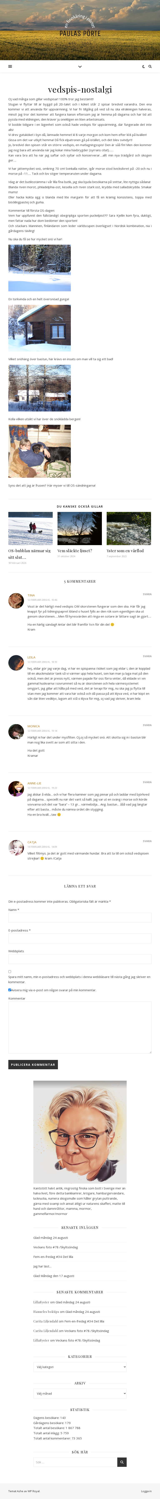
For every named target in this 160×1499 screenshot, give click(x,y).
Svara (147, 594)
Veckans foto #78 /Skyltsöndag (55, 1247)
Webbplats (16, 951)
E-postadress (19, 930)
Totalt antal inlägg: (46, 1433)
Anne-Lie (34, 783)
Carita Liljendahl (45, 1321)
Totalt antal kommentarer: (52, 1438)
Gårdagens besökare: (49, 1423)
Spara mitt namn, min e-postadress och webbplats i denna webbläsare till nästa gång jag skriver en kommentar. (79, 979)
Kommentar (16, 998)
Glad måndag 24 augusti (50, 1237)
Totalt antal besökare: (49, 1428)
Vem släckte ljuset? (75, 550)
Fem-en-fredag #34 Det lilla (53, 1257)
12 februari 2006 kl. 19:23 (42, 787)
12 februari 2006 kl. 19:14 (42, 730)
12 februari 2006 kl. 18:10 (42, 661)
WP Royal (34, 1491)
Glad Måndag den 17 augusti (53, 1276)
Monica (34, 726)
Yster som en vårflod (125, 550)
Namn (13, 910)
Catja (32, 842)
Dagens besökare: (46, 1418)
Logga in (146, 1491)
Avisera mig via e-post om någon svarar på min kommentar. (53, 990)
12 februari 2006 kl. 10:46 (42, 599)
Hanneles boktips (46, 1312)
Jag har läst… (42, 1266)
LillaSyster (41, 1302)
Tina (31, 595)
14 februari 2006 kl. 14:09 (42, 846)
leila (31, 657)
